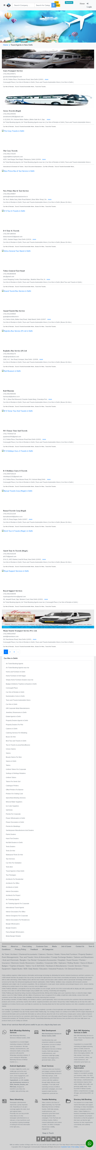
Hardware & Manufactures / (57, 966)
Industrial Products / (57, 969)
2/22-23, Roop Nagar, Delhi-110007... (16, 519)
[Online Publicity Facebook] (38, 1139)
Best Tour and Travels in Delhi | (71, 282)
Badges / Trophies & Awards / (14, 966)
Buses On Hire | (66, 202)
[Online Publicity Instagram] (48, 1139)
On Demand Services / (74, 969)
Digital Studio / (18, 969)
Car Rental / (33, 960)
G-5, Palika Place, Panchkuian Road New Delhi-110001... (22, 439)
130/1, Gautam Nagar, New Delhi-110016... (18, 239)
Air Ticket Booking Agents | (12, 122)
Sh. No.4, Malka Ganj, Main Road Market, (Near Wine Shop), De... (25, 199)
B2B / (26, 969)
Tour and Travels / (27, 957)
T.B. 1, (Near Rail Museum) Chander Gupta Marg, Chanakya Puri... (25, 399)
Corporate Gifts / (52, 963)
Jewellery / (40, 963)
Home (82, 4)
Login (89, 7)
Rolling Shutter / (74, 963)
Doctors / (50, 954)
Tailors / (29, 966)
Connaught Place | (9, 82)
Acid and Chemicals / (11, 960)
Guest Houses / (73, 960)
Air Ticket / (6, 954)
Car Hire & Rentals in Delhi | (26, 82)
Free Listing (56, 4)
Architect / (14, 954)
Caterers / (42, 954)
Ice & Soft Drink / (39, 966)
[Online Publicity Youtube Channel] (58, 1139)
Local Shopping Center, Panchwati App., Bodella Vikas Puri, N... (25, 279)
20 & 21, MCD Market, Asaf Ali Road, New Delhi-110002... (22, 559)
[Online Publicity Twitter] (43, 1139)
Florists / (82, 960)
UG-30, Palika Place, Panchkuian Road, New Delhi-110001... (24, 79)
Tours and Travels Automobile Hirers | (48, 82)
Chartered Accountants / (28, 954)
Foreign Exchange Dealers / (62, 957)
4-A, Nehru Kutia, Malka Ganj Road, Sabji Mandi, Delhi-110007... (25, 319)
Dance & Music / (87, 963)
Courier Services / (75, 966)
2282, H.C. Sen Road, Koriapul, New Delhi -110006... (21, 359)
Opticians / (63, 963)
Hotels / (57, 954)
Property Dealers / (85, 954)
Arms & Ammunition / (42, 957)
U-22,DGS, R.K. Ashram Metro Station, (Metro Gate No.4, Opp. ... (25, 119)
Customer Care (65, 1147)
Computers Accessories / (48, 960)
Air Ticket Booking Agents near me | (33, 122)
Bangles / (24, 960)
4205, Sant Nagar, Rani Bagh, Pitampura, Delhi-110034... (22, 159)
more (46, 79)
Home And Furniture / (69, 954)
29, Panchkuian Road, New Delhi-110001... (18, 639)
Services (69, 2)
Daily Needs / (34, 969)
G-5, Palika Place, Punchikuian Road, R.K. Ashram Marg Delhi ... (25, 479)
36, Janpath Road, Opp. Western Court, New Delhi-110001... (23, 599)
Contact (82, 1147)
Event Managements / (11, 957)
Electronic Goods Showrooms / (23, 963)
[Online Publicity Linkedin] (53, 1139)
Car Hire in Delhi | (67, 82)
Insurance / (6, 963)
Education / (44, 969)
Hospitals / (62, 960)
